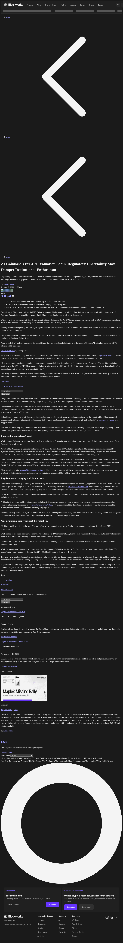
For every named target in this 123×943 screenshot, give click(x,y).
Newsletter (5, 381)
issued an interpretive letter (78, 487)
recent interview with (41, 505)
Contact (61, 928)
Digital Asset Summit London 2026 (14, 641)
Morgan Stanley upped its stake (31, 470)
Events (91, 5)
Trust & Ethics (77, 924)
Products (63, 5)
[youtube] (107, 917)
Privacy (74, 928)
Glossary (75, 936)
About (60, 920)
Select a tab (5, 755)
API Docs (75, 920)
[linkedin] (112, 917)
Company (101, 5)
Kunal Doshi (8, 731)
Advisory (73, 5)
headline (9, 580)
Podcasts (40, 920)
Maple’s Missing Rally (9, 710)
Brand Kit (61, 932)
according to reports (106, 420)
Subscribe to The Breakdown (12, 386)
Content (82, 5)
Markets (9, 257)
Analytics (30, 5)
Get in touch (86, 907)
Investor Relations (50, 5)
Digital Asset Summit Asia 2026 (13, 612)
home (8, 17)
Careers (61, 924)
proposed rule (105, 355)
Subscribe (52, 904)
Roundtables (42, 932)
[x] (116, 917)
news (8, 137)
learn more (13, 637)
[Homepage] (13, 4)
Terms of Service (78, 932)
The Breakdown (7, 590)
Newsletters (41, 924)
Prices (39, 5)
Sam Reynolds (8, 284)
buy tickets (5, 637)
